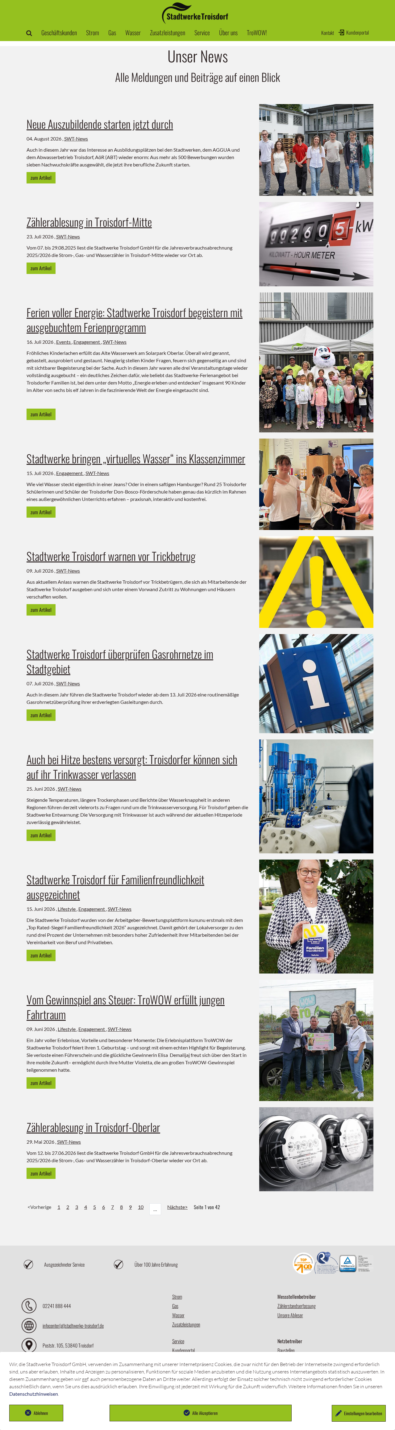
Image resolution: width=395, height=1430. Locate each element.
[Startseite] (195, 21)
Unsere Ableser (290, 1315)
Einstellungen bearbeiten (363, 1413)
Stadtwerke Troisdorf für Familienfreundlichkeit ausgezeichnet (115, 886)
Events (64, 342)
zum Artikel (41, 177)
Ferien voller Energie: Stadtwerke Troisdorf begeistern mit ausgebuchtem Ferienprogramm (135, 319)
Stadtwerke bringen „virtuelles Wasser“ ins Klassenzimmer (136, 458)
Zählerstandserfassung (296, 1306)
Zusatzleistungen (186, 1324)
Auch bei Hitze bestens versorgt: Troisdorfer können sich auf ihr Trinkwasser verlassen (132, 766)
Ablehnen (41, 1413)
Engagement (87, 342)
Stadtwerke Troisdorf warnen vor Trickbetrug (111, 556)
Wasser (178, 1315)
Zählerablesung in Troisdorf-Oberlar (93, 1127)
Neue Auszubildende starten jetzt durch (100, 124)
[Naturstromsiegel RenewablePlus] (326, 1264)
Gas (175, 1306)
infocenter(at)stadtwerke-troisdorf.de (73, 1325)
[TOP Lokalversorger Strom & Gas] (304, 1264)
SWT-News (76, 138)
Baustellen (286, 1350)
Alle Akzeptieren (205, 1413)
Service (178, 1341)
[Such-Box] (29, 32)
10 (140, 1207)
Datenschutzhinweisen (33, 1394)
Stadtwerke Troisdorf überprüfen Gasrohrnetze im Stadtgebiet (120, 661)
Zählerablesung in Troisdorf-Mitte (89, 221)
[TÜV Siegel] (356, 1264)
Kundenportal (357, 32)
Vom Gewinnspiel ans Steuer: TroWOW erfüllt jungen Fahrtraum (126, 1006)
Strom (177, 1296)
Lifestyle (67, 909)
